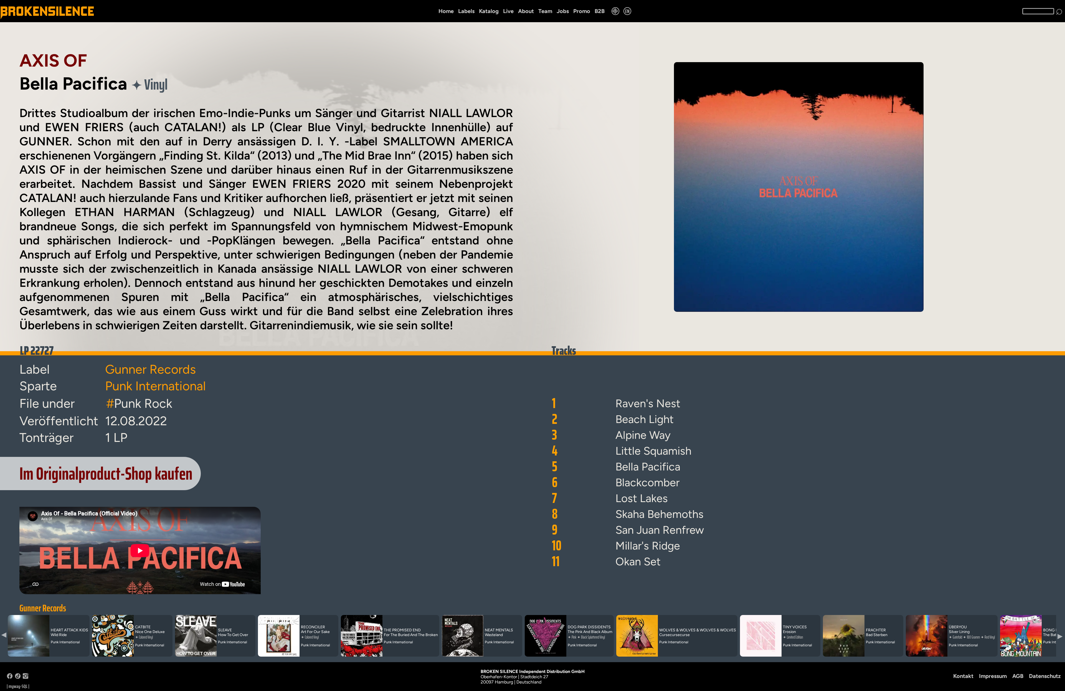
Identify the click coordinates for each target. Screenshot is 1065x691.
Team (545, 11)
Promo (581, 11)
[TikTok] (17, 677)
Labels (466, 11)
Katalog (489, 11)
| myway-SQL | (18, 686)
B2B (600, 11)
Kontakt (963, 676)
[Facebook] (9, 677)
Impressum (993, 676)
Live (508, 11)
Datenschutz (1045, 676)
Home (446, 11)
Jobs (563, 11)
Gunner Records (42, 608)
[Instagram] (25, 677)
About (526, 11)
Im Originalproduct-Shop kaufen (105, 473)
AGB (1017, 676)
